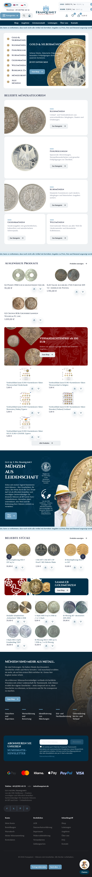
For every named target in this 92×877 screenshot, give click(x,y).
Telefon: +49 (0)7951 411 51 (15, 786)
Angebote (66, 831)
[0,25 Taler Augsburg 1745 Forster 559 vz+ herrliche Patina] (67, 275)
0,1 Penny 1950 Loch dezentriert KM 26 (24, 285)
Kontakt (65, 844)
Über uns (65, 835)
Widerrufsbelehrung (41, 835)
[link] (25, 374)
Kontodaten (10, 840)
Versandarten (39, 840)
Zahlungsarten (39, 844)
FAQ (63, 840)
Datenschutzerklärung (47, 756)
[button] (40, 289)
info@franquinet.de (41, 786)
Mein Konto (10, 823)
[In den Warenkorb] (34, 289)
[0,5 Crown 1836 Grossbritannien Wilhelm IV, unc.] (24, 303)
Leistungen (66, 827)
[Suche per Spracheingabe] (29, 16)
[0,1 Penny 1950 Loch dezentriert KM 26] (24, 275)
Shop (64, 823)
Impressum (38, 831)
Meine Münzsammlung (14, 835)
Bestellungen (10, 827)
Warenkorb (9, 831)
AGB (35, 823)
